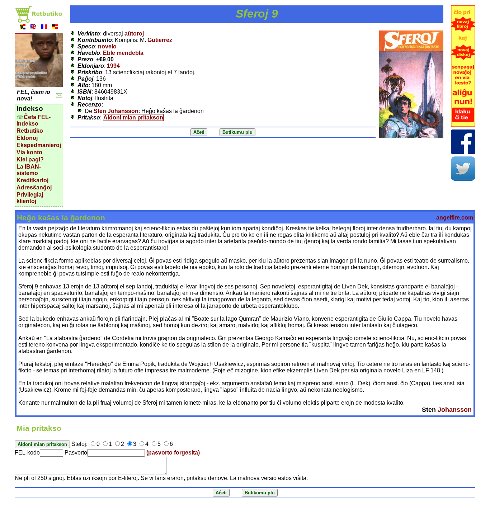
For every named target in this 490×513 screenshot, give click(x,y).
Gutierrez (159, 40)
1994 (113, 66)
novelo (107, 46)
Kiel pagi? (30, 159)
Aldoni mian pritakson (133, 117)
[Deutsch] (55, 27)
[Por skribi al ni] (59, 96)
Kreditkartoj (32, 180)
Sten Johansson (116, 111)
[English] (33, 27)
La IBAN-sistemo (29, 170)
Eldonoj (27, 138)
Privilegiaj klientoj (30, 198)
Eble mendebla (123, 53)
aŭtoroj (134, 33)
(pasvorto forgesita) (173, 453)
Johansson (455, 409)
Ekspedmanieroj (39, 145)
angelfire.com (454, 218)
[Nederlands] (22, 27)
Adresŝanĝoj (34, 187)
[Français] (44, 27)
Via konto (29, 152)
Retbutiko (30, 131)
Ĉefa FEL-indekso (34, 120)
